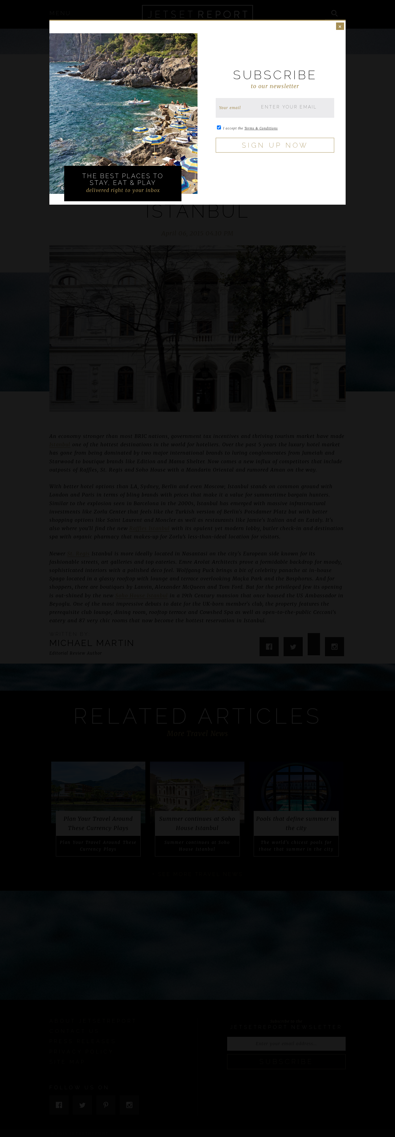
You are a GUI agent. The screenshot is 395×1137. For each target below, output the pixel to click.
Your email (230, 107)
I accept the (250, 128)
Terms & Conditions (261, 128)
